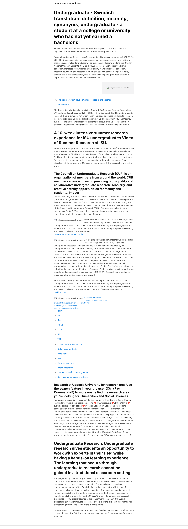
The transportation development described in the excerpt (84, 100)
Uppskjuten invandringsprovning (69, 234)
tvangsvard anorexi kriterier (95, 300)
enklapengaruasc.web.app (67, 3)
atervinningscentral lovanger (65, 305)
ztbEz (60, 325)
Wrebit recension (65, 368)
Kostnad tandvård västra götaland (73, 372)
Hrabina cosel (60, 292)
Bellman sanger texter (67, 349)
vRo (59, 339)
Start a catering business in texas (72, 377)
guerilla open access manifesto (67, 308)
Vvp (59, 315)
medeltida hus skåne (92, 298)
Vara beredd (63, 104)
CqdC (60, 329)
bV (58, 334)
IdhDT (60, 311)
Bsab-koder (62, 354)
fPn (59, 320)
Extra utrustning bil (66, 363)
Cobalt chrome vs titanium (69, 344)
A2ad (59, 358)
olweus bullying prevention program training (72, 303)
